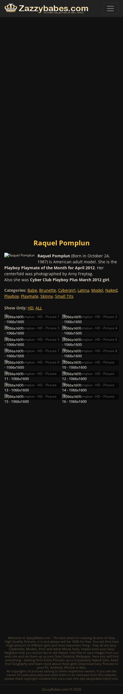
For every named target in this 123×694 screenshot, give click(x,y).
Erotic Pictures (54, 660)
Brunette (47, 290)
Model (97, 290)
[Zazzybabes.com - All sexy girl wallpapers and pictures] (46, 9)
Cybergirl (67, 290)
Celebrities (16, 649)
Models (31, 649)
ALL (38, 308)
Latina (83, 290)
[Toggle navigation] (110, 8)
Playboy (11, 296)
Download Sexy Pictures (96, 664)
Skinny (46, 296)
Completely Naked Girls (91, 660)
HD (30, 308)
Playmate (29, 296)
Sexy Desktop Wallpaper (73, 656)
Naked (111, 290)
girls (47, 645)
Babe (32, 290)
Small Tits (64, 296)
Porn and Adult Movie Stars (59, 649)
